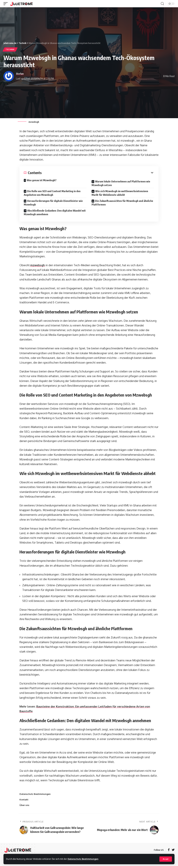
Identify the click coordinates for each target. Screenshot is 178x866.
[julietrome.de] (21, 3)
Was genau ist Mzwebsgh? (41, 180)
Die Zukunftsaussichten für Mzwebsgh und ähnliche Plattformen (122, 202)
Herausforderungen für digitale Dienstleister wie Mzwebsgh (53, 202)
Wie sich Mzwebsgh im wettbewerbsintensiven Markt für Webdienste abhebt (120, 193)
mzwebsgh (37, 265)
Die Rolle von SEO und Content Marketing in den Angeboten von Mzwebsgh (52, 193)
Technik (10, 49)
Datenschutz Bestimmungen (83, 858)
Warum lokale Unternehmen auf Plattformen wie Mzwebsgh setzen (121, 183)
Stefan (20, 73)
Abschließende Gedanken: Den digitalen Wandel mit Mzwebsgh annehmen (55, 212)
